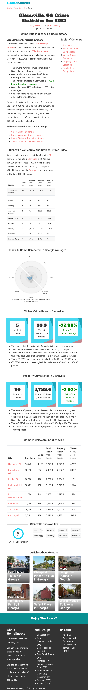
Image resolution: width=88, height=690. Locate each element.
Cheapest (41, 635)
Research (41, 677)
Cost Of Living (54, 25)
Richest (40, 683)
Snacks (18, 3)
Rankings (41, 680)
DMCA (66, 651)
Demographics (34, 25)
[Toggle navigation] (78, 3)
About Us (67, 635)
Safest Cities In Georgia (22, 131)
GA (15, 8)
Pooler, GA (13, 479)
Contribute (68, 641)
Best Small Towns (45, 654)
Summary (67, 45)
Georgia (32, 170)
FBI (50, 155)
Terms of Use (69, 648)
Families (41, 660)
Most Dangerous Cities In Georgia (27, 135)
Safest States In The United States (27, 138)
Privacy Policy (69, 644)
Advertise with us (71, 638)
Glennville (22, 8)
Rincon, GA (13, 503)
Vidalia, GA (13, 509)
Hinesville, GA (14, 464)
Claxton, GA (13, 515)
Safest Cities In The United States (27, 141)
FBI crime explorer (40, 51)
